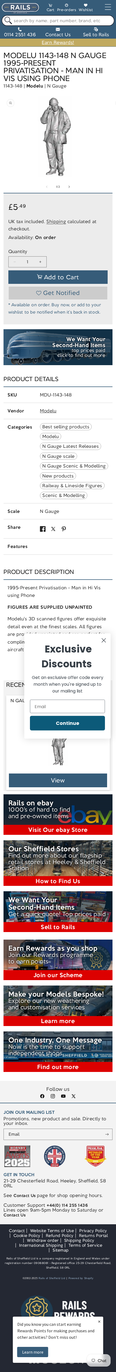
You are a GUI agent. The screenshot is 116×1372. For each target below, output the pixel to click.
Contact (17, 1230)
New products (58, 476)
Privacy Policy (93, 1230)
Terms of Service (85, 1245)
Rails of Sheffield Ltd (52, 1278)
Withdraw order (43, 1240)
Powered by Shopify (81, 1278)
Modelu (34, 86)
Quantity (17, 251)
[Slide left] (47, 187)
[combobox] (58, 20)
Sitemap (61, 1250)
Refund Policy (60, 1235)
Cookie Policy (26, 1235)
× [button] (99, 1321)
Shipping (56, 221)
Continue (67, 723)
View (58, 780)
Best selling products (65, 426)
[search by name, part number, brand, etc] (7, 20)
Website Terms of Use (52, 1230)
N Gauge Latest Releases (70, 446)
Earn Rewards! (58, 42)
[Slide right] (69, 187)
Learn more (32, 1352)
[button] (50, 9)
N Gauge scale (58, 456)
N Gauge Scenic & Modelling (74, 466)
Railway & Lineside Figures (72, 485)
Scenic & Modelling (63, 495)
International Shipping (41, 1245)
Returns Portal (93, 1235)
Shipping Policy (79, 1240)
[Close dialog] (103, 640)
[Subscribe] (107, 1134)
